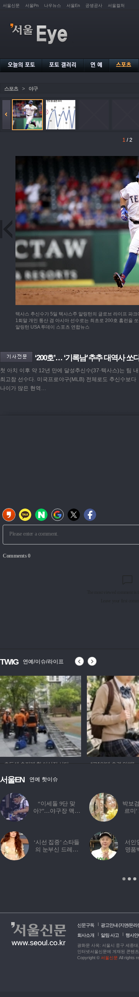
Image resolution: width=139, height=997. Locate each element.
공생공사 (93, 5)
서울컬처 (116, 5)
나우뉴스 (52, 5)
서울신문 (11, 5)
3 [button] (134, 878)
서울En (73, 5)
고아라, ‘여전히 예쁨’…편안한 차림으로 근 (72, 849)
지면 (124, 925)
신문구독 (85, 925)
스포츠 (11, 89)
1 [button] (123, 878)
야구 (33, 89)
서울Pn (32, 5)
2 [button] (129, 878)
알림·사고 (110, 935)
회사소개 (85, 935)
